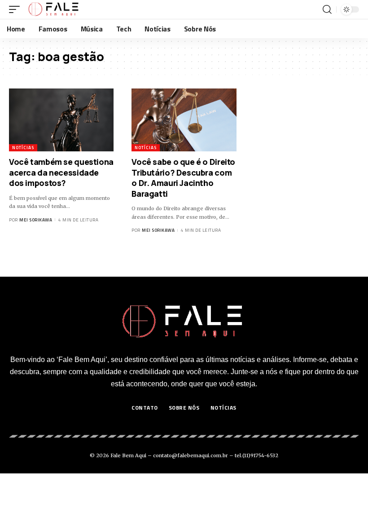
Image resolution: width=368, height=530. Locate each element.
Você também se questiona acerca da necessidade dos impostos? (61, 172)
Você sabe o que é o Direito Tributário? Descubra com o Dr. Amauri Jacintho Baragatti (183, 177)
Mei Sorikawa (35, 219)
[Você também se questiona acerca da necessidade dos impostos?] (61, 119)
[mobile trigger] (16, 9)
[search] (327, 9)
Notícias (23, 147)
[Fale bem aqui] (54, 9)
